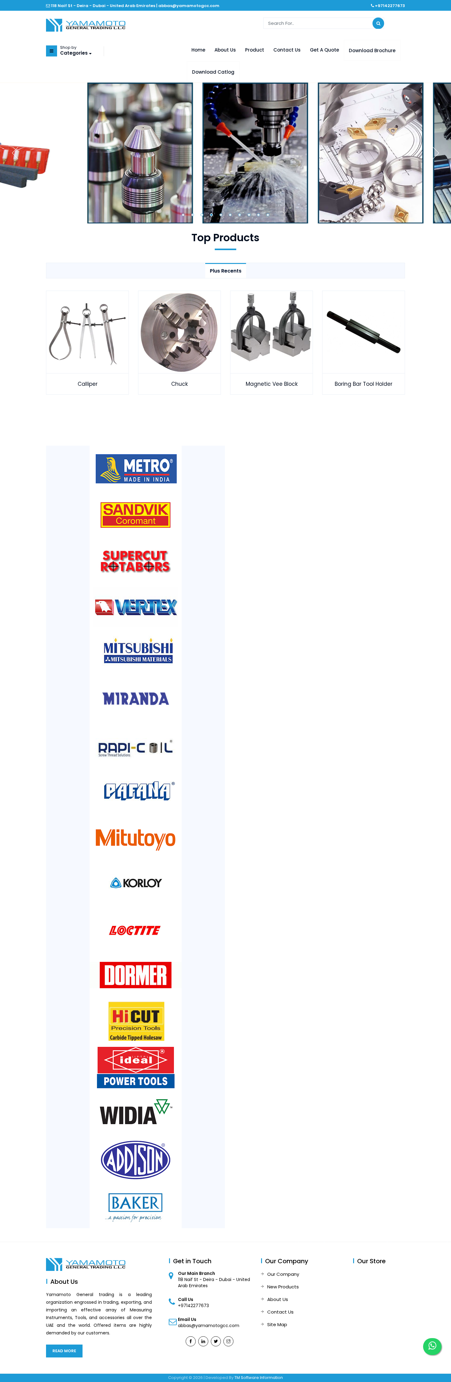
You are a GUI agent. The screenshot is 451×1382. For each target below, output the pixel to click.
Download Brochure (372, 50)
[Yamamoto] (85, 25)
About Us (225, 50)
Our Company (283, 1274)
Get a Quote (324, 50)
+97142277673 (390, 6)
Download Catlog (213, 72)
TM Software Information (258, 1377)
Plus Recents (225, 270)
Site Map (277, 1324)
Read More (64, 1351)
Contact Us (287, 50)
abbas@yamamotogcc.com (188, 6)
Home (198, 50)
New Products (283, 1286)
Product (254, 50)
